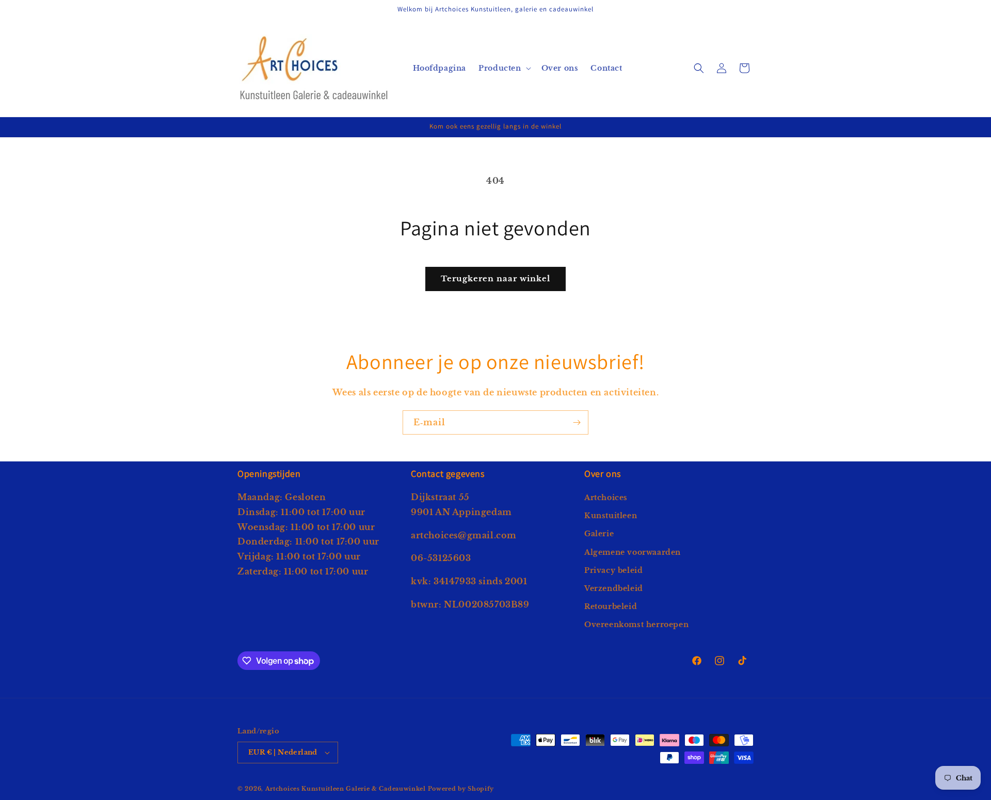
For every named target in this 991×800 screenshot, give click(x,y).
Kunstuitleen (610, 515)
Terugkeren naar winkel (495, 278)
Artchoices (606, 497)
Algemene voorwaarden (632, 552)
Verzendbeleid (613, 588)
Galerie (599, 533)
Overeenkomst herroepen (636, 624)
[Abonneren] (576, 422)
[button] (503, 68)
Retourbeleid (610, 606)
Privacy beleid (613, 570)
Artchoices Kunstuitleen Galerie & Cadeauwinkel (345, 788)
